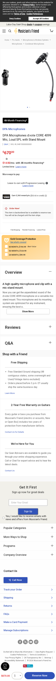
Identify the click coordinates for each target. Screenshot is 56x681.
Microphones (17, 44)
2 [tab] (29, 107)
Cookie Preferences (34, 14)
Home (7, 40)
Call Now (17, 580)
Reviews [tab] (13, 327)
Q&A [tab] (9, 343)
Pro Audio (16, 40)
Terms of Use (19, 14)
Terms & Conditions (38, 655)
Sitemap (47, 658)
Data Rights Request (44, 652)
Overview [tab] (13, 272)
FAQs (6, 614)
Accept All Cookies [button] (41, 19)
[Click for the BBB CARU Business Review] (28, 665)
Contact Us (9, 471)
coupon (38, 24)
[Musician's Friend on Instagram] (36, 642)
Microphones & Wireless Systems (36, 40)
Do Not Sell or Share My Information (18, 652)
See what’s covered (18, 242)
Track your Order (13, 589)
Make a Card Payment (15, 622)
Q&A (6, 144)
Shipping (8, 597)
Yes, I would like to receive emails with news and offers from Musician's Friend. (26, 518)
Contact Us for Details (14, 432)
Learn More (10, 393)
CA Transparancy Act (32, 658)
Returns (8, 605)
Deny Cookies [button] (15, 19)
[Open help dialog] (5, 666)
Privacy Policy (29, 5)
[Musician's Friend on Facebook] (20, 642)
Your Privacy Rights (13, 658)
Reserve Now (39, 675)
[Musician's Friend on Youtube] (30, 642)
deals (29, 24)
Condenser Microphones (34, 44)
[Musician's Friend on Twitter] (25, 642)
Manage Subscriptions (16, 630)
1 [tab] (27, 107)
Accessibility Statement (14, 661)
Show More (28, 311)
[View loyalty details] (46, 196)
